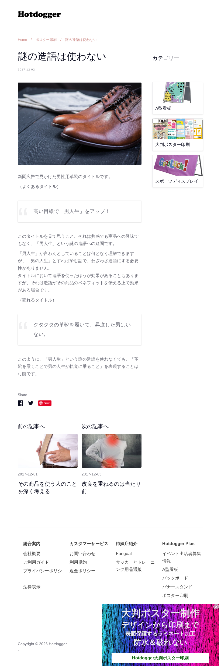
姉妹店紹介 (126, 543)
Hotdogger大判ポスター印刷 (160, 658)
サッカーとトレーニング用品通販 (135, 566)
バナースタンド (177, 587)
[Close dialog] (216, 606)
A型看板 (170, 569)
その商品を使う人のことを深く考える (47, 487)
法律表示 (31, 587)
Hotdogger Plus (178, 543)
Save (47, 403)
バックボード (175, 578)
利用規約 (78, 562)
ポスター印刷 (175, 595)
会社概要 (31, 553)
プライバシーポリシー (42, 574)
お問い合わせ (82, 553)
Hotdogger (58, 644)
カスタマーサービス (89, 543)
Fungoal (124, 553)
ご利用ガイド (36, 562)
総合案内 (31, 543)
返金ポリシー (82, 570)
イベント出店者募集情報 (181, 557)
